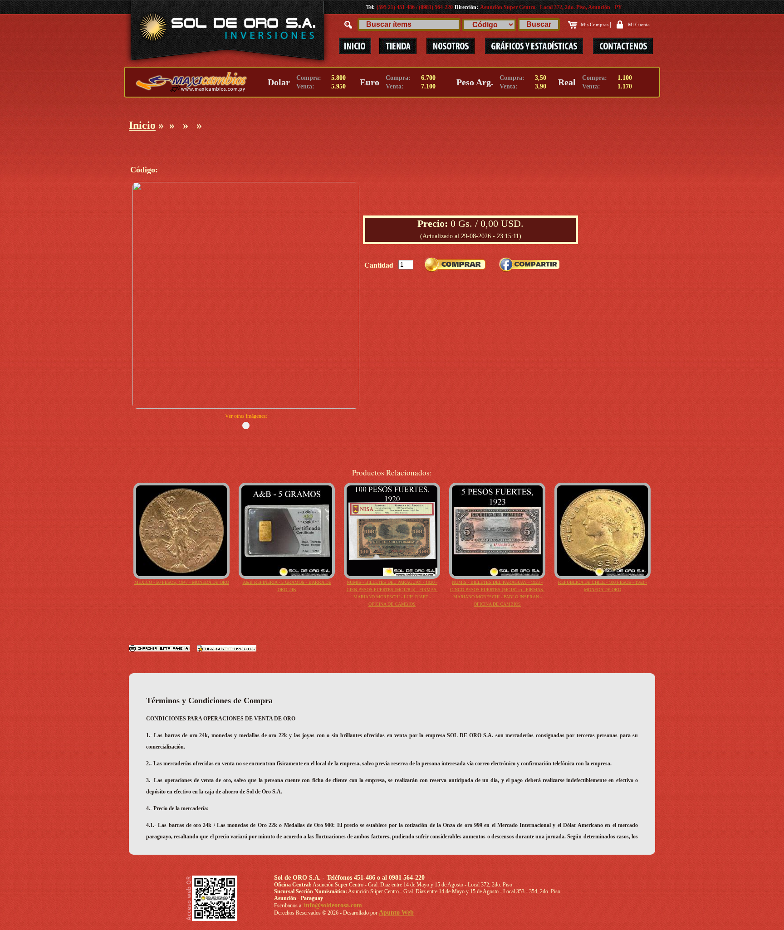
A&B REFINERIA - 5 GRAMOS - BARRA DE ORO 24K (287, 586)
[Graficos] (534, 46)
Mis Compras (594, 24)
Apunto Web (396, 912)
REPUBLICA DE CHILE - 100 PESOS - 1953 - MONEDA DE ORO (602, 586)
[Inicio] (354, 46)
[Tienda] (397, 46)
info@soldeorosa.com (333, 905)
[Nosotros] (450, 46)
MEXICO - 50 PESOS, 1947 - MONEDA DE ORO (181, 582)
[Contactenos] (618, 46)
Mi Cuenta (639, 24)
